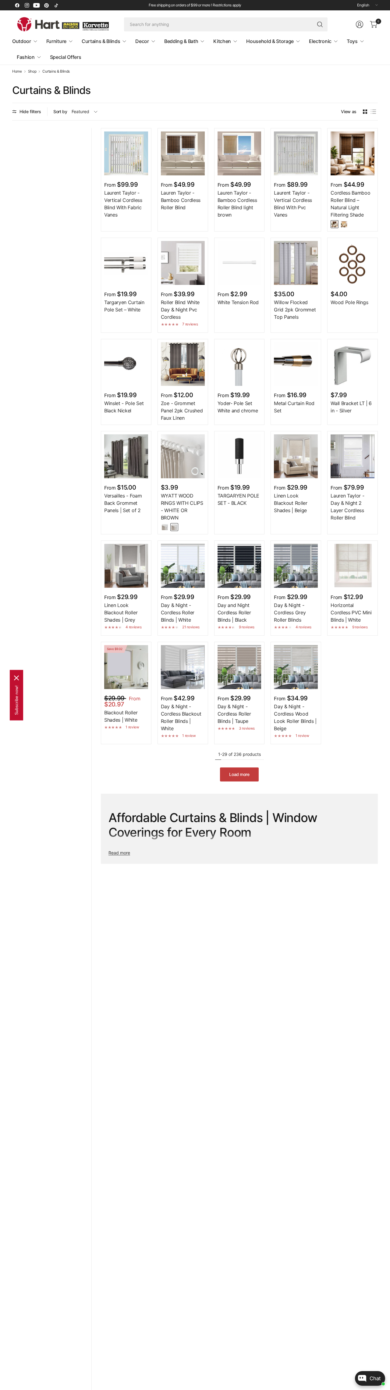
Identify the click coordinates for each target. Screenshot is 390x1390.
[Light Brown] (344, 224)
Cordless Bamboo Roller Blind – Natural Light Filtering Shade (350, 204)
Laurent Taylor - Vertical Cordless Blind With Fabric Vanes (123, 204)
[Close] (16, 677)
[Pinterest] (46, 5)
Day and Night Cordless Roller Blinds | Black (234, 612)
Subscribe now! (16, 700)
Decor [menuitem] (142, 41)
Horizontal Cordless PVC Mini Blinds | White (351, 612)
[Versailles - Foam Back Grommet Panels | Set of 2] (126, 456)
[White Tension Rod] (239, 263)
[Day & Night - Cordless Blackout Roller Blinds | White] (183, 667)
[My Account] (360, 24)
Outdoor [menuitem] (21, 41)
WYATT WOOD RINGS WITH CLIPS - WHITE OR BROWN (182, 507)
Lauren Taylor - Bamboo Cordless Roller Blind (180, 200)
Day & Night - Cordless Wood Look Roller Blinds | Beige (295, 717)
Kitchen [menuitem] (222, 41)
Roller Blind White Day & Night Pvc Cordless (180, 309)
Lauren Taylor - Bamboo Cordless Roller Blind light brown (237, 204)
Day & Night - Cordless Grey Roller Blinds (290, 612)
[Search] (320, 24)
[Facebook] (17, 5)
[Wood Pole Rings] (352, 263)
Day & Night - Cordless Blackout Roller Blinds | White (181, 717)
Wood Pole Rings (349, 302)
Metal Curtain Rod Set (294, 407)
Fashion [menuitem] (26, 57)
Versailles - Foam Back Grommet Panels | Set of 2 (123, 503)
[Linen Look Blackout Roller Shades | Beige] (296, 456)
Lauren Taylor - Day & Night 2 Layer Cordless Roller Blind (347, 507)
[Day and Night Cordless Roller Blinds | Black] (239, 566)
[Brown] (174, 527)
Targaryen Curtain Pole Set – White (124, 306)
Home (17, 71)
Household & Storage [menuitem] (270, 41)
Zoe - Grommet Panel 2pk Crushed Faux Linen (182, 410)
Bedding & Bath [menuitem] (181, 41)
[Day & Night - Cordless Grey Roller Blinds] (296, 566)
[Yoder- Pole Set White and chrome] (239, 364)
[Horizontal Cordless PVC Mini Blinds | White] (352, 566)
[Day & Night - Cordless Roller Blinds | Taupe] (239, 667)
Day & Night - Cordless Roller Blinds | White (177, 612)
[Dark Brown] (335, 224)
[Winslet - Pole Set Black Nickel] (126, 364)
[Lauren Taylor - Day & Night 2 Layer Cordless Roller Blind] (352, 456)
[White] (165, 527)
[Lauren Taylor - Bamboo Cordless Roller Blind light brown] (239, 153)
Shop (32, 71)
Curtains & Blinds (56, 71)
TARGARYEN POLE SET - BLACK (239, 499)
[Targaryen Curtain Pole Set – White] (126, 263)
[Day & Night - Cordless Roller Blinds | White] (183, 566)
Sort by (60, 111)
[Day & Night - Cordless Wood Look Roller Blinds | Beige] (296, 667)
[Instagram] (27, 5)
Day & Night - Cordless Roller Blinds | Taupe (234, 713)
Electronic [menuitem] (320, 41)
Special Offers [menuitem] (65, 57)
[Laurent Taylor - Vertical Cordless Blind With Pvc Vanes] (296, 153)
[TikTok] (56, 5)
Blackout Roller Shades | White (120, 716)
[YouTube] (36, 5)
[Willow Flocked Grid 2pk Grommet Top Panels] (296, 263)
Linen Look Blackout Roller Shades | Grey (120, 612)
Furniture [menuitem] (56, 41)
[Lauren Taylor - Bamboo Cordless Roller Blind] (183, 153)
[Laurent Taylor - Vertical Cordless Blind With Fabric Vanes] (126, 153)
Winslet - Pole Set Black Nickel (124, 407)
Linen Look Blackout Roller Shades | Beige (290, 503)
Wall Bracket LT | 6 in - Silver (351, 407)
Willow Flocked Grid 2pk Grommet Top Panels (295, 309)
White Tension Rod (238, 302)
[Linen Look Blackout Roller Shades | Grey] (126, 566)
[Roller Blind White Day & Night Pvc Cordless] (183, 263)
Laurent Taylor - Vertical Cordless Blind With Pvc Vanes (293, 204)
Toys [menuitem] (352, 41)
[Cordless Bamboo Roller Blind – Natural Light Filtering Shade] (352, 153)
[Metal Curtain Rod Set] (296, 364)
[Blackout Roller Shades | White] (126, 667)
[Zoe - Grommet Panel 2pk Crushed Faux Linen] (183, 364)
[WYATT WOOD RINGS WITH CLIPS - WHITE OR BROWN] (183, 456)
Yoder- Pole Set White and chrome (238, 407)
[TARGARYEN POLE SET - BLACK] (239, 456)
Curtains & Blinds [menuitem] (101, 41)
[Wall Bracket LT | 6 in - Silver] (352, 364)
